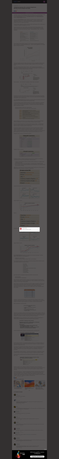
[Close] (39, 227)
